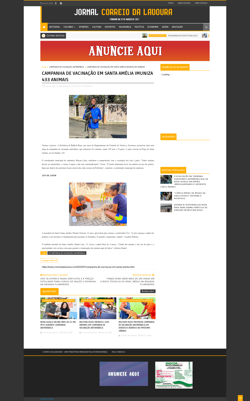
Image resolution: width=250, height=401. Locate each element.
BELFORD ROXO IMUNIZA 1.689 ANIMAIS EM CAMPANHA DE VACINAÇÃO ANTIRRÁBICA (94, 325)
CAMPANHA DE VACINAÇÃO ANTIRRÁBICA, (75, 86)
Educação (177, 27)
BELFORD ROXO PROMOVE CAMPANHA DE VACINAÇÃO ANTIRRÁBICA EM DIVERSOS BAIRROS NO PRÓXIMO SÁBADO (136, 326)
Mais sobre (149, 291)
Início (170, 3)
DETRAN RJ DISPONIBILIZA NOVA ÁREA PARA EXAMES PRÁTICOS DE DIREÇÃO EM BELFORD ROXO (190, 207)
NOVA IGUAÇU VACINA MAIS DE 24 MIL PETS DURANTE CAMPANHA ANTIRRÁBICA (58, 325)
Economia (153, 27)
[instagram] (61, 3)
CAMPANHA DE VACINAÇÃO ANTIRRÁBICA (66, 67)
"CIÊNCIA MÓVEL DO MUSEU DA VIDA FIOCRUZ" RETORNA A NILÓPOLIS (189, 195)
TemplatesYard (47, 399)
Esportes (110, 27)
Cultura (96, 27)
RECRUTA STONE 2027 (147, 36)
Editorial (54, 27)
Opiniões (84, 27)
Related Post (49, 291)
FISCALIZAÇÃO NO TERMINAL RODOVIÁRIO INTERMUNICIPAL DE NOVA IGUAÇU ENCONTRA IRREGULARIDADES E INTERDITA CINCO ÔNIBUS (184, 181)
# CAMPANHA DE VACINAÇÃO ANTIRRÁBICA (67, 253)
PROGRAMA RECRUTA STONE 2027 (172, 35)
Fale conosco (201, 3)
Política (139, 27)
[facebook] (56, 3)
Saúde (165, 27)
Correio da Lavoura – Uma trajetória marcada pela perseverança (75, 352)
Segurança (125, 27)
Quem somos (184, 3)
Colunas (68, 27)
